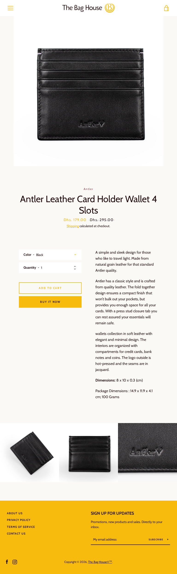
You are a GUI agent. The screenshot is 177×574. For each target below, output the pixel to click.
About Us (15, 513)
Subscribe (156, 539)
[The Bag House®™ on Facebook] (7, 561)
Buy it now (50, 302)
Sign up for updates (112, 513)
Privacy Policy (18, 520)
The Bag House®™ (100, 562)
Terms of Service (21, 527)
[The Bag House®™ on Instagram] (14, 561)
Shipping (73, 226)
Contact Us (16, 533)
